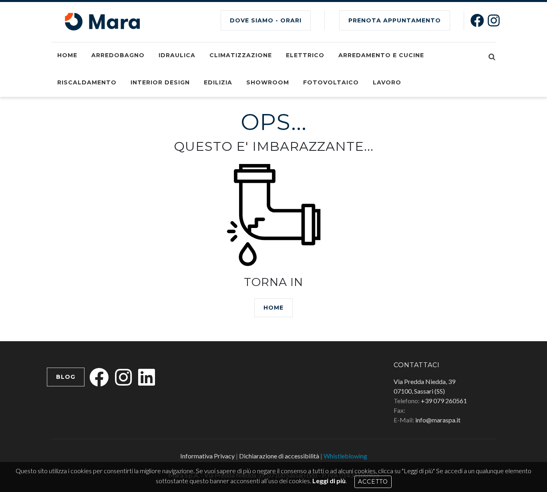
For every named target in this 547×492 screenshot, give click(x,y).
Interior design (160, 82)
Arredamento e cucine (381, 55)
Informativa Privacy (207, 456)
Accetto (373, 481)
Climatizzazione (240, 55)
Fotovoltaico (331, 82)
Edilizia (218, 82)
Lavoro (387, 82)
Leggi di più (329, 480)
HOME (273, 307)
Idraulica (177, 55)
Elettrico (305, 55)
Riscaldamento (87, 82)
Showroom (267, 82)
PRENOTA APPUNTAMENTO (394, 20)
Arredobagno (118, 55)
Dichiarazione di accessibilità (279, 456)
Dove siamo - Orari (266, 20)
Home (67, 55)
